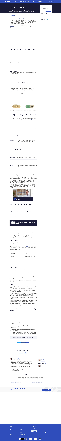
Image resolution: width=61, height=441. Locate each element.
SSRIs (28, 20)
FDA (13, 230)
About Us (11, 434)
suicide (10, 91)
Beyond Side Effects (23, 434)
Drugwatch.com (8, 1)
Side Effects (21, 432)
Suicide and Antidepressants (44, 20)
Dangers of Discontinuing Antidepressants (23, 18)
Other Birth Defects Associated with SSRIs (14, 18)
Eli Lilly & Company (28, 246)
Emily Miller (42, 359)
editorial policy (28, 378)
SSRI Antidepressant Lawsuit (44, 19)
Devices (21, 429)
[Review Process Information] (45, 363)
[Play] (15, 199)
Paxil (31, 119)
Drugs (10, 432)
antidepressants (12, 26)
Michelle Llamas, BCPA (48, 6)
